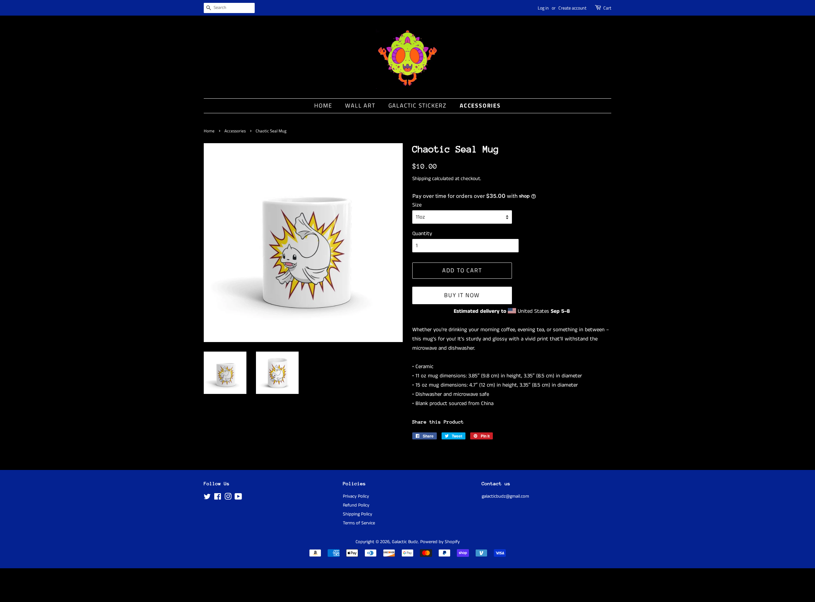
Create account (572, 7)
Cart (607, 7)
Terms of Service (359, 523)
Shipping (421, 178)
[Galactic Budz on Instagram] (227, 498)
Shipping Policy (357, 514)
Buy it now (462, 295)
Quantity (422, 233)
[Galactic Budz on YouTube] (238, 498)
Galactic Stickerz (417, 105)
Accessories (480, 105)
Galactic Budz (405, 542)
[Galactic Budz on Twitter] (207, 498)
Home (323, 105)
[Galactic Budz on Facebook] (217, 498)
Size (417, 205)
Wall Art (360, 105)
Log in (543, 7)
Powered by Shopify (440, 542)
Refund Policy (356, 505)
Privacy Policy (356, 496)
